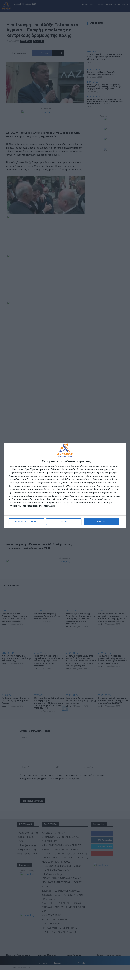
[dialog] (65, 485)
